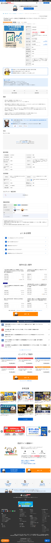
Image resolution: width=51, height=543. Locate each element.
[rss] (9, 511)
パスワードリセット (33, 513)
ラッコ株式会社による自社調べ (44, 534)
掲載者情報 (37, 92)
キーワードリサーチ (45, 513)
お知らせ (21, 520)
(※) (14, 3)
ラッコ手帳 (44, 526)
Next (49, 431)
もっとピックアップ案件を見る (26, 380)
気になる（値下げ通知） (43, 16)
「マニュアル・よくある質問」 (19, 491)
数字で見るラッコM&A (23, 516)
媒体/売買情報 (14, 92)
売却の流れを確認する (25, 462)
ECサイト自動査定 (4, 521)
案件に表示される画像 (14, 535)
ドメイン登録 (44, 517)
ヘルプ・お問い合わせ (23, 521)
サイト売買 (44, 512)
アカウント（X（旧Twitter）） (13, 13)
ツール (43, 522)
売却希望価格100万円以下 (29, 310)
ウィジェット (22, 525)
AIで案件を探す (5, 540)
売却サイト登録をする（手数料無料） (28, 460)
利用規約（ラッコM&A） (34, 518)
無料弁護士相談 (22, 514)
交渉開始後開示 (34, 27)
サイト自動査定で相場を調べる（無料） (28, 463)
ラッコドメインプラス (45, 530)
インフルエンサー (20, 13)
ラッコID (43, 510)
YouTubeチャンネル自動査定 (6, 518)
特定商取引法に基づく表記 (34, 522)
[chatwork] (5, 511)
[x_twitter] (1, 511)
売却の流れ (3, 516)
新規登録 (31, 510)
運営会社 (31, 523)
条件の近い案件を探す (28, 8)
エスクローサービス (23, 512)
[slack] (11, 511)
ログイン (40, 2)
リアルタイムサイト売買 (46, 516)
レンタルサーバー (45, 514)
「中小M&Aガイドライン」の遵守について (25, 540)
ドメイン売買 (44, 518)
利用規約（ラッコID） (33, 517)
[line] (12, 511)
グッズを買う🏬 (32, 526)
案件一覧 (6, 13)
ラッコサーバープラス (45, 529)
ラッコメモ (44, 531)
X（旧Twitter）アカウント (20, 310)
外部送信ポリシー (33, 521)
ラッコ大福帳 (44, 527)
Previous (1, 431)
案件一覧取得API (22, 526)
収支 (37, 90)
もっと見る (25, 419)
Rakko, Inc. (26, 541)
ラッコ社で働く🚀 (33, 525)
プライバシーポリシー (33, 520)
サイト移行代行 (22, 513)
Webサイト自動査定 (5, 517)
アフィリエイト (44, 521)
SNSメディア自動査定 (5, 520)
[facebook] (3, 511)
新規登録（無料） (46, 2)
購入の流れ (3, 526)
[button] (7, 511)
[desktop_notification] (14, 511)
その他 (35, 310)
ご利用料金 (21, 510)
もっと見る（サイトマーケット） (25, 350)
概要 (14, 90)
